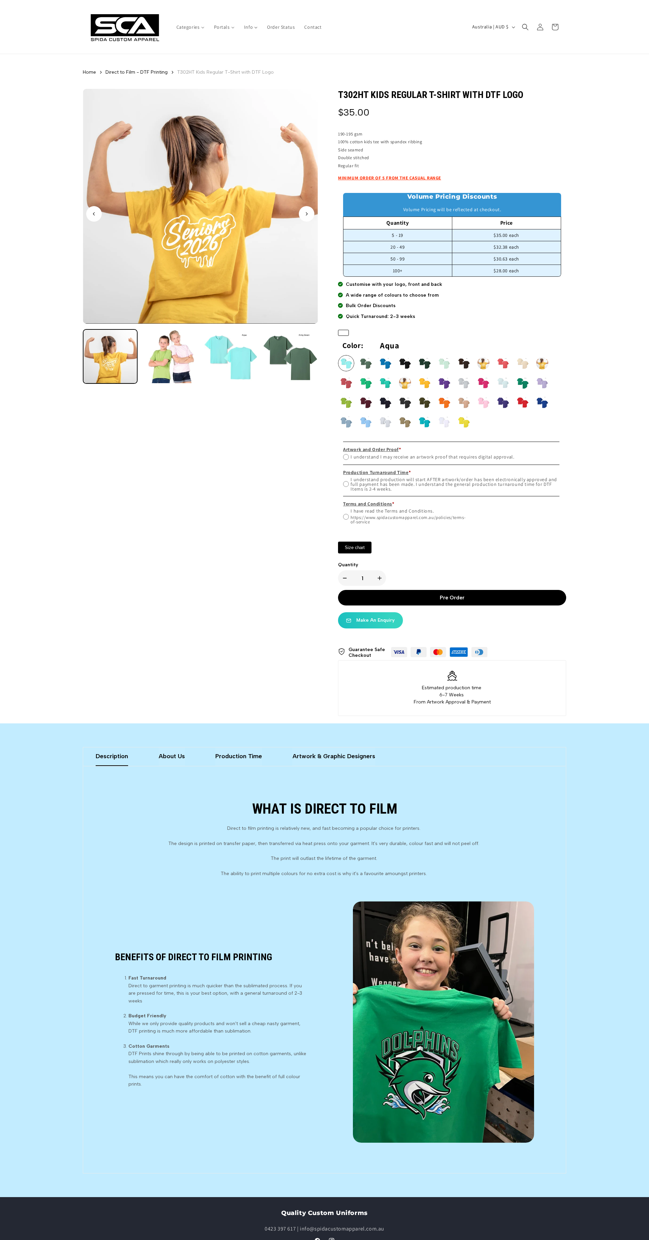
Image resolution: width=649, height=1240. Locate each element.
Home (89, 72)
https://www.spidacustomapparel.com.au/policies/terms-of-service (408, 519)
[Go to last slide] (94, 214)
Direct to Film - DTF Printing (136, 72)
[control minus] (343, 578)
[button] (525, 27)
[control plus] (381, 578)
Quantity (348, 565)
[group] (110, 356)
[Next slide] (306, 214)
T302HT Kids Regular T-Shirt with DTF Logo (225, 72)
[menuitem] (190, 27)
